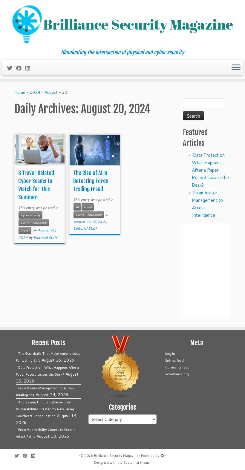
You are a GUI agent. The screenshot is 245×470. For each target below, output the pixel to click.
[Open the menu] (236, 67)
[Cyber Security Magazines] (120, 367)
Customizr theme (136, 462)
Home (19, 92)
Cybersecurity (30, 215)
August (51, 92)
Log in (170, 353)
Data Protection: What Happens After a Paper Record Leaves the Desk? (210, 170)
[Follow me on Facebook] (20, 68)
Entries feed (174, 360)
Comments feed (177, 367)
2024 (35, 92)
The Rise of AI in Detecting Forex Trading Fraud (90, 181)
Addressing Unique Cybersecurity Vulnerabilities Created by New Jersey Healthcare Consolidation (45, 409)
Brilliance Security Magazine (116, 455)
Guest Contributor (34, 223)
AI (77, 207)
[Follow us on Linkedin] (29, 68)
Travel (25, 230)
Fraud (88, 207)
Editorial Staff (45, 237)
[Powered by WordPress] (162, 454)
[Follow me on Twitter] (11, 68)
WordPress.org (177, 374)
